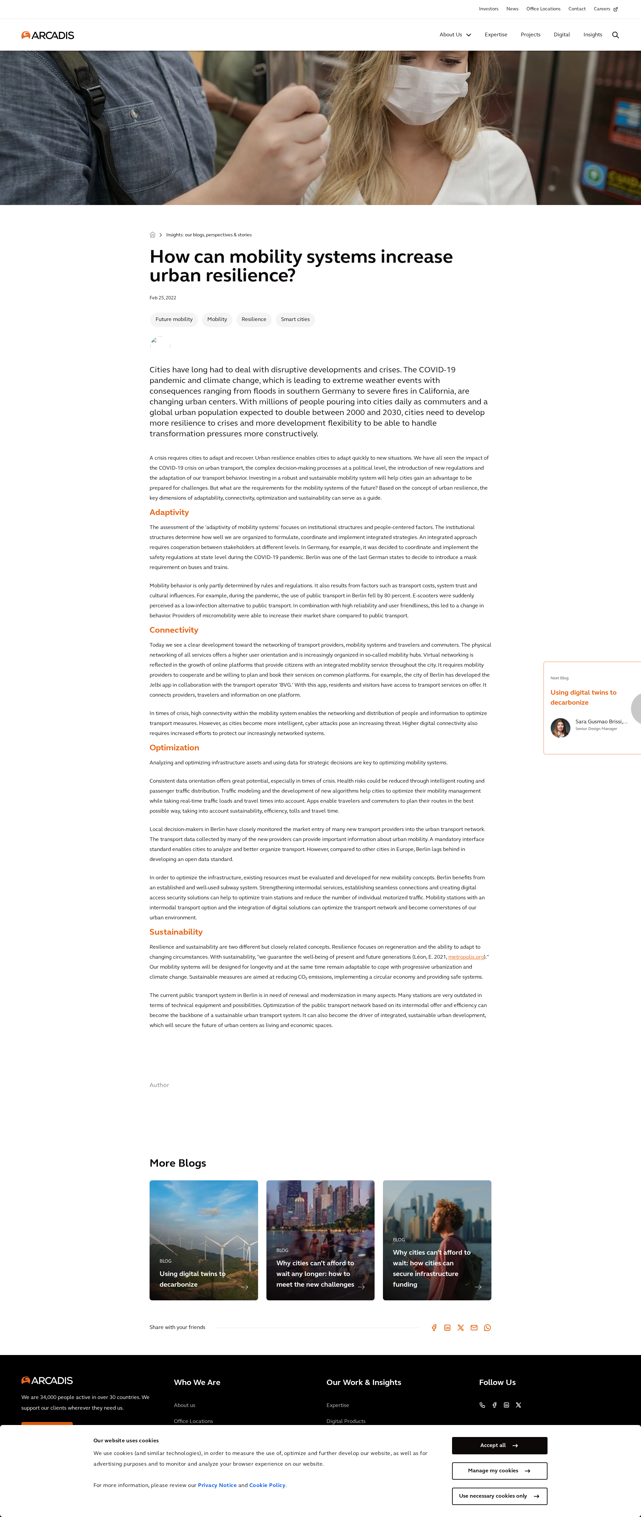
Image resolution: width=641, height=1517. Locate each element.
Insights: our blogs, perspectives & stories (209, 235)
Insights (593, 35)
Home (153, 234)
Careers (602, 9)
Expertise (496, 35)
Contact (577, 9)
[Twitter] (461, 1328)
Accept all (493, 1445)
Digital (562, 35)
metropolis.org (466, 957)
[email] (474, 1328)
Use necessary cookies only (493, 1496)
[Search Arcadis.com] (616, 35)
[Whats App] (487, 1328)
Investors (488, 9)
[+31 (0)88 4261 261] (482, 1405)
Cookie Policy (267, 1485)
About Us (451, 35)
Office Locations (543, 9)
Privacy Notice (217, 1485)
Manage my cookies (493, 1471)
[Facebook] (434, 1328)
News (512, 9)
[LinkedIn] (447, 1328)
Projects (531, 35)
